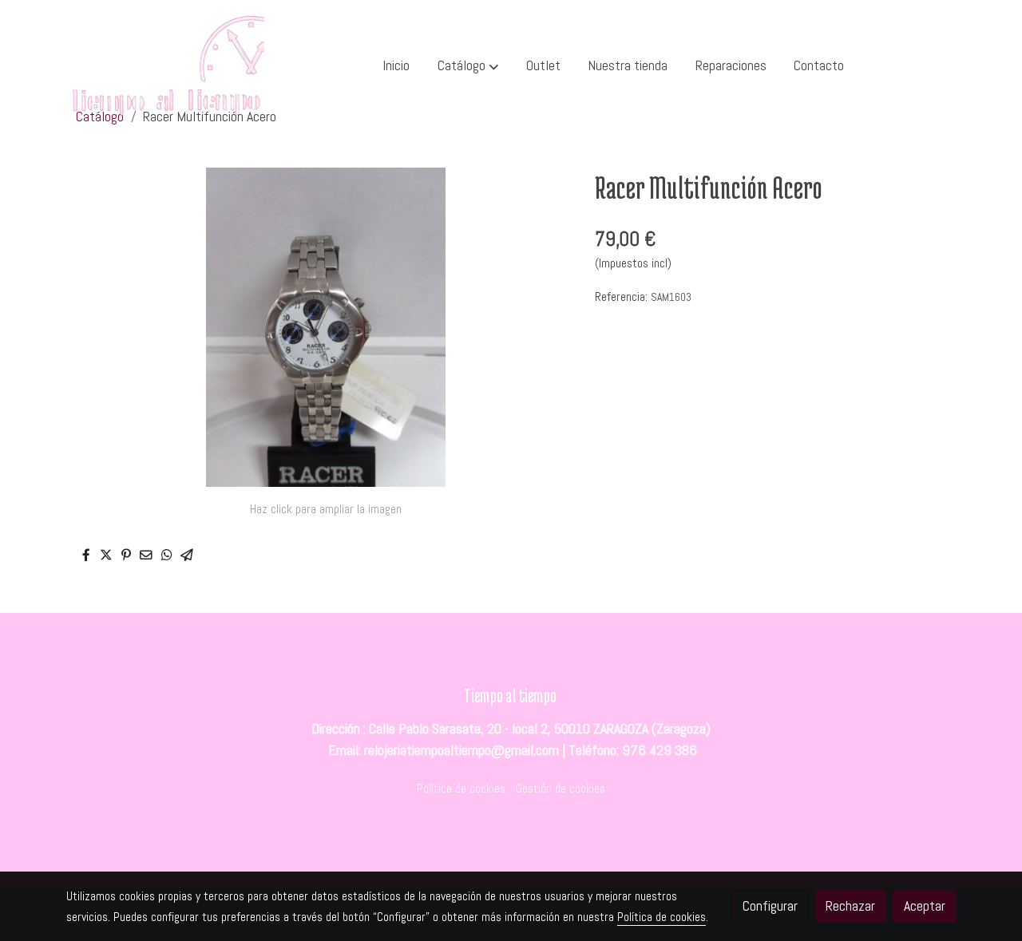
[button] (468, 66)
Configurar (770, 906)
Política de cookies (461, 789)
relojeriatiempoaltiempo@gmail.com (461, 750)
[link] (168, 66)
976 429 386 (659, 750)
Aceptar (924, 906)
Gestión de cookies (560, 789)
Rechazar (850, 906)
